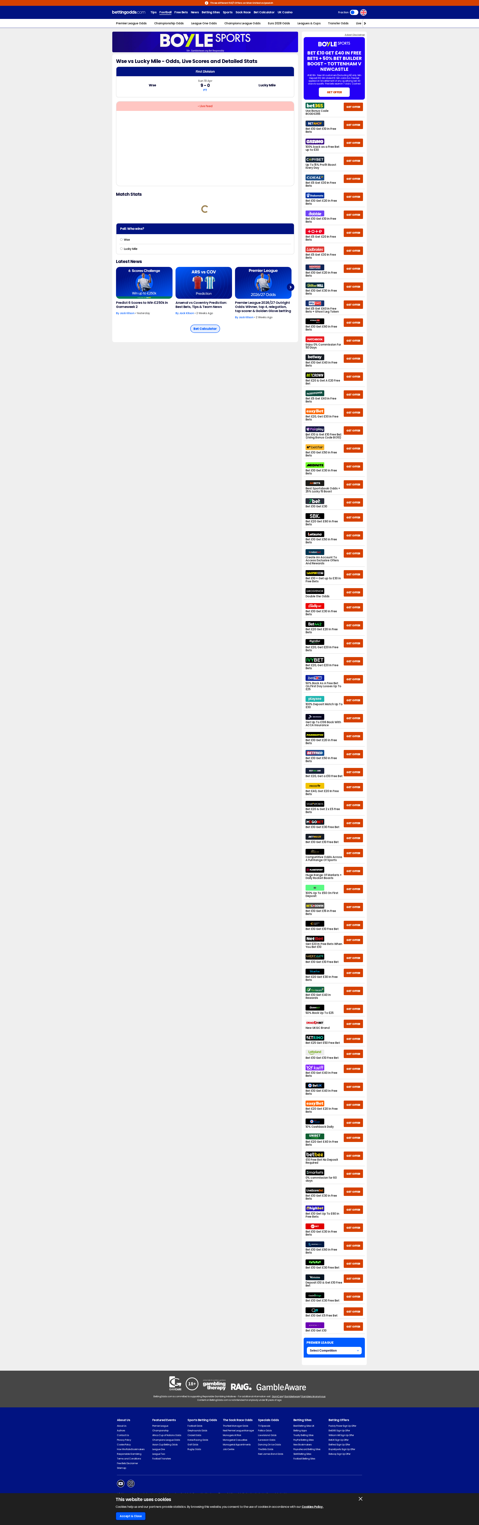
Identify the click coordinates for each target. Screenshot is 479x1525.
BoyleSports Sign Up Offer (342, 1449)
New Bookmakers (302, 1444)
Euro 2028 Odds (279, 23)
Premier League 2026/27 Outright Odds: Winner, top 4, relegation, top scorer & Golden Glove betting (263, 307)
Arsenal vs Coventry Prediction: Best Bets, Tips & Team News (201, 305)
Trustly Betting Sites (303, 1435)
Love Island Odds (267, 1435)
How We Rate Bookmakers (130, 1449)
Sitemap (121, 1468)
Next (290, 287)
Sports (228, 12)
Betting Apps (300, 1430)
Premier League (160, 1425)
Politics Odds (265, 1430)
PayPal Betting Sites (303, 1439)
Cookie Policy (124, 1444)
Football (165, 12)
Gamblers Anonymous (313, 1396)
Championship (160, 1430)
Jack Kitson (127, 313)
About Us (121, 1425)
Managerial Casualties (235, 1439)
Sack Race (243, 12)
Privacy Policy (124, 1439)
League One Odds (204, 23)
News (195, 12)
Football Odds (194, 1425)
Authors (121, 1430)
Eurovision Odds (266, 1439)
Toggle (354, 12)
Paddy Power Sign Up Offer (342, 1425)
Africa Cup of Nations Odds (166, 1435)
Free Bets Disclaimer (127, 1463)
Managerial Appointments (237, 1444)
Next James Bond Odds (270, 1454)
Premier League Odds (131, 23)
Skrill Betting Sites (302, 1454)
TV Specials (264, 1425)
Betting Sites (211, 12)
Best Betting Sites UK (303, 1425)
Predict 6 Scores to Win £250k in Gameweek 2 (142, 305)
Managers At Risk (232, 1435)
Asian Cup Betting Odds (165, 1444)
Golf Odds (192, 1444)
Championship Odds (169, 23)
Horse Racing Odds (197, 1439)
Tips (153, 12)
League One (158, 1449)
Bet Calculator (264, 12)
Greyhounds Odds (197, 1430)
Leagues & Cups (309, 23)
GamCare (277, 1396)
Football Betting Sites (304, 1458)
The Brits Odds (265, 1449)
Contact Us (123, 1435)
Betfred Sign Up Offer (339, 1444)
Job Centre (228, 1449)
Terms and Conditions (129, 1458)
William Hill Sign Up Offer (341, 1435)
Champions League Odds (242, 23)
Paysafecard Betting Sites (307, 1449)
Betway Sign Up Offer (339, 1454)
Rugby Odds (194, 1449)
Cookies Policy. (313, 1507)
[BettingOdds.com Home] (128, 12)
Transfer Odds (338, 23)
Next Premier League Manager (238, 1430)
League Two (158, 1454)
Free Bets (181, 12)
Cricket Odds (194, 1435)
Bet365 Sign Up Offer (339, 1430)
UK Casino (285, 12)
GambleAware (292, 1396)
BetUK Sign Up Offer (338, 1439)
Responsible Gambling (129, 1454)
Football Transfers (161, 1458)
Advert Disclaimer (355, 35)
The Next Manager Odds (235, 1425)
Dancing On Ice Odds (269, 1444)
